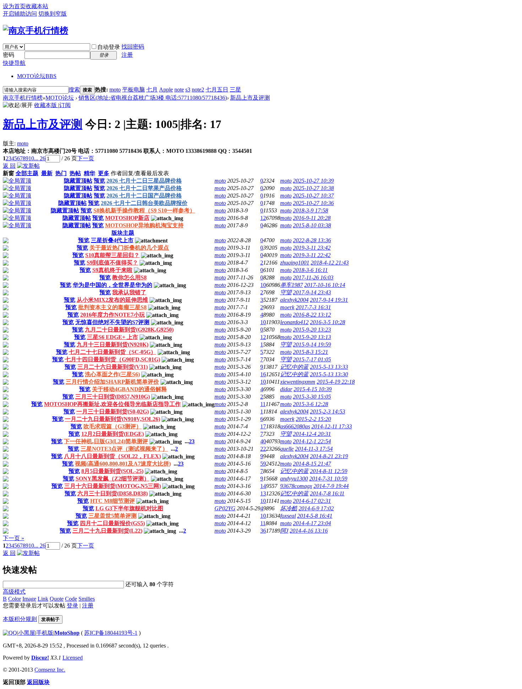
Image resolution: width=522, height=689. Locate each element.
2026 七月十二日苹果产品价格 (144, 188)
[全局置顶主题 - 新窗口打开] (17, 181)
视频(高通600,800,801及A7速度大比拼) (123, 464)
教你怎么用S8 (129, 277)
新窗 (8, 173)
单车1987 (291, 285)
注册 (127, 55)
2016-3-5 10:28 (327, 322)
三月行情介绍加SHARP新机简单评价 (112, 382)
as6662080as (295, 426)
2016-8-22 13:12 (312, 315)
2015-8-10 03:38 (312, 225)
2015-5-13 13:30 (329, 374)
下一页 (85, 158)
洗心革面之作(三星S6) (112, 374)
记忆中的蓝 (294, 367)
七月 (152, 90)
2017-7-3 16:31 (313, 307)
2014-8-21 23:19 (329, 456)
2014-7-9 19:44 (331, 486)
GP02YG (224, 508)
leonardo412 (294, 322)
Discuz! (40, 658)
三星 (235, 90)
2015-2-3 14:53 (327, 412)
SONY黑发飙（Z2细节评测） (112, 479)
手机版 (44, 633)
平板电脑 (133, 90)
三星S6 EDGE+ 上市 (112, 337)
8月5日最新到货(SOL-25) (112, 471)
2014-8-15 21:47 (312, 464)
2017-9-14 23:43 (312, 292)
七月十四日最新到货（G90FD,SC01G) (112, 359)
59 (263, 464)
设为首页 (14, 6)
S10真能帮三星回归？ (112, 255)
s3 (187, 90)
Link (43, 599)
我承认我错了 (129, 292)
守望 (286, 292)
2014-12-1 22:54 (312, 441)
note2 (198, 90)
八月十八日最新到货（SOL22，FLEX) (112, 456)
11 (263, 404)
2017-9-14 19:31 (329, 300)
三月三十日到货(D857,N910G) (112, 397)
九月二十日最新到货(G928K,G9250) (129, 330)
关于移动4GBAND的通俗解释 (129, 389)
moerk (287, 307)
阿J (284, 531)
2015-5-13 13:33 (329, 367)
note (179, 90)
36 (263, 531)
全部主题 (27, 173)
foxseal (288, 516)
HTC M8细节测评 (112, 501)
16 (263, 374)
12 (263, 218)
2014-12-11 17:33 (331, 426)
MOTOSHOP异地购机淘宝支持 (144, 225)
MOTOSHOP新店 (127, 218)
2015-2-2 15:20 (313, 419)
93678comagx (296, 486)
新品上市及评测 (250, 98)
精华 (89, 173)
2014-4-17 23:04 (312, 523)
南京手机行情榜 (23, 98)
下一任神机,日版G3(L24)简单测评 (106, 441)
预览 (99, 181)
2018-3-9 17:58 (310, 210)
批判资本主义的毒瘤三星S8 (112, 307)
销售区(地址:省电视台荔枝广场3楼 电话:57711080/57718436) (152, 98)
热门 (61, 173)
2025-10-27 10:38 (313, 188)
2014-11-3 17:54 (314, 449)
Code (71, 599)
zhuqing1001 (294, 263)
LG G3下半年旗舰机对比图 (129, 508)
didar (286, 389)
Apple (166, 90)
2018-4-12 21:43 (330, 263)
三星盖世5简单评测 (112, 516)
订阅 (65, 105)
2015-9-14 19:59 (312, 344)
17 (263, 426)
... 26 (39, 158)
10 (31, 158)
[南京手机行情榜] (35, 30)
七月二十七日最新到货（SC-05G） (112, 352)
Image (29, 599)
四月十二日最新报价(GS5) (112, 523)
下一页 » (13, 538)
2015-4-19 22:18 (336, 382)
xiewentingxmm (297, 382)
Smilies (86, 599)
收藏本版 (46, 105)
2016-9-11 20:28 (312, 218)
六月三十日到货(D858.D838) (112, 493)
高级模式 (14, 592)
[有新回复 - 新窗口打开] (6, 241)
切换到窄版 (52, 14)
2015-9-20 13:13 (312, 337)
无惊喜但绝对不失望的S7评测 (112, 322)
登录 (72, 605)
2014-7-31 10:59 (328, 479)
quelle (287, 449)
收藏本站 (37, 6)
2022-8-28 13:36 (312, 240)
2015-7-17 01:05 (312, 359)
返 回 (9, 166)
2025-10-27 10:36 (313, 203)
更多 (103, 173)
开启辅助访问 (20, 14)
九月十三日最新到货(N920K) (112, 344)
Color (14, 599)
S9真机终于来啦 (112, 270)
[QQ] (10, 633)
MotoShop (67, 633)
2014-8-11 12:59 (328, 471)
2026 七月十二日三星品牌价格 (144, 181)
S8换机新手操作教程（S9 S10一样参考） (144, 210)
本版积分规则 (20, 619)
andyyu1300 (294, 479)
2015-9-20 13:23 (312, 330)
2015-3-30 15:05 (312, 397)
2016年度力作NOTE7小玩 (112, 315)
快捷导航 (14, 63)
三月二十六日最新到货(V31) (112, 367)
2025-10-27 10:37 (313, 196)
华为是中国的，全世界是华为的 (112, 285)
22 (263, 449)
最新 (47, 173)
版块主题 (123, 233)
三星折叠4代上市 (112, 240)
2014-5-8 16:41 (314, 516)
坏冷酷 (288, 508)
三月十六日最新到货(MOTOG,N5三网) (112, 486)
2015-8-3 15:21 (310, 352)
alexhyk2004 (294, 300)
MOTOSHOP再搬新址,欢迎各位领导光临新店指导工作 (112, 404)
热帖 (75, 173)
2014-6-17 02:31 (312, 501)
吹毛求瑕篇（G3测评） (112, 426)
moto (115, 90)
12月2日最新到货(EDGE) (112, 434)
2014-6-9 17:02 (316, 508)
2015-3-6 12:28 (310, 404)
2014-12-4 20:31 (312, 434)
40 (263, 441)
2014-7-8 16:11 (327, 493)
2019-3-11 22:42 (312, 255)
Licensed (72, 658)
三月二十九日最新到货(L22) (107, 531)
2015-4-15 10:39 (313, 389)
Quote (57, 599)
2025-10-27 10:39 (313, 181)
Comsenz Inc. (49, 670)
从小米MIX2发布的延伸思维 (112, 300)
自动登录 (108, 47)
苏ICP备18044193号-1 (110, 633)
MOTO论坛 (36, 76)
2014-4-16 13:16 (309, 531)
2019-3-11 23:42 (312, 248)
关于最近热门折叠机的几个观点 (129, 248)
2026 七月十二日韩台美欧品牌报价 (144, 203)
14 (263, 486)
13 (263, 493)
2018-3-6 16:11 (310, 270)
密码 (8, 55)
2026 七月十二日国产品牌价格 (144, 196)
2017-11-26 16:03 (313, 277)
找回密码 (132, 47)
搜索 (74, 90)
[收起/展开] (18, 105)
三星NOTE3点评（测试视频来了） (124, 449)
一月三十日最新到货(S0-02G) (112, 412)
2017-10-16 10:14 (324, 285)
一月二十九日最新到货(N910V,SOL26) (112, 419)
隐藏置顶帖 (78, 181)
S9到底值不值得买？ (112, 263)
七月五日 (217, 90)
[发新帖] (28, 166)
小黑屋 (26, 633)
